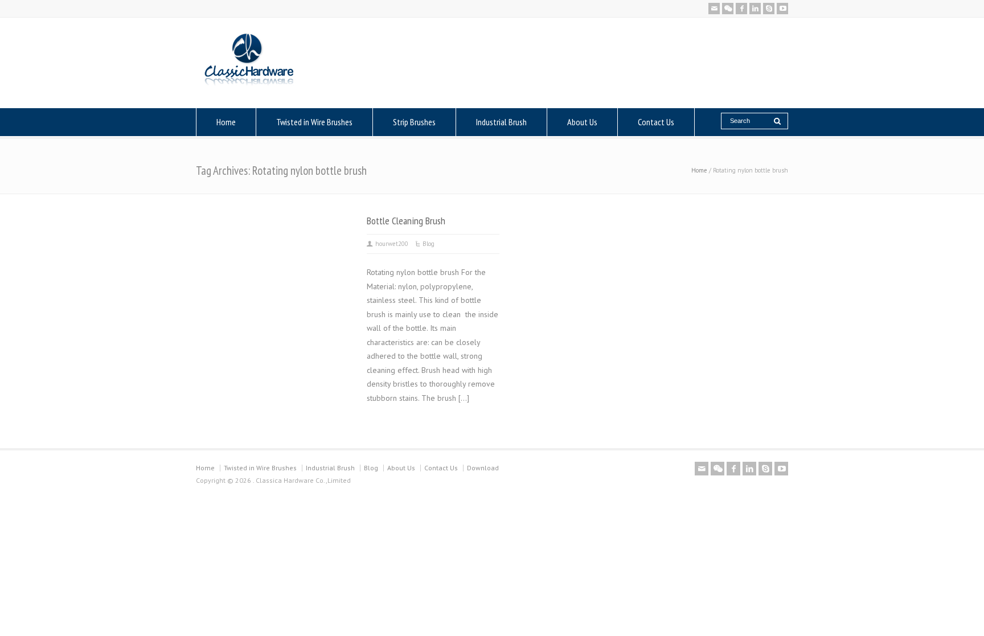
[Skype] (768, 8)
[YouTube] (782, 8)
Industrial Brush (501, 122)
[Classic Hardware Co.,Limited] (249, 86)
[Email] (714, 8)
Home (226, 122)
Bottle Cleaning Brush (406, 220)
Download (483, 467)
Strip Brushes (414, 122)
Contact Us (656, 122)
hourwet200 (391, 244)
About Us (582, 122)
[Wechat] (727, 8)
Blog (428, 244)
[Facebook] (741, 8)
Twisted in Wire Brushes (314, 122)
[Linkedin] (755, 8)
